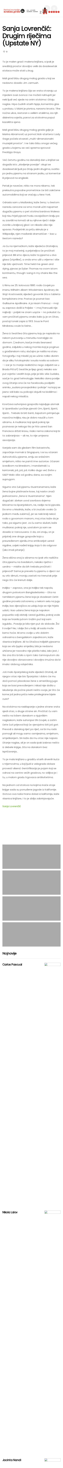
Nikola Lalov (10, 1212)
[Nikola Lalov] (52, 1332)
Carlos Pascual (12, 964)
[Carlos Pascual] (52, 1084)
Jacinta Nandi (11, 1460)
